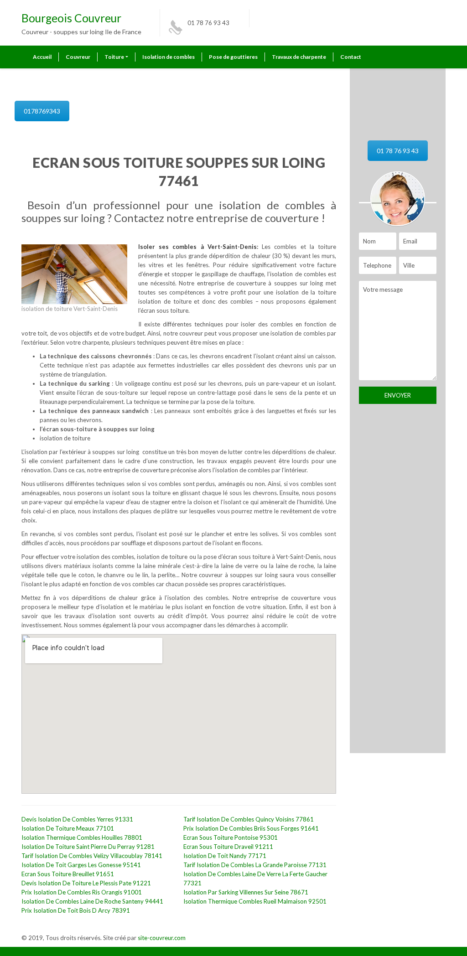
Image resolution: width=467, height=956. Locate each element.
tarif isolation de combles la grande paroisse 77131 (255, 864)
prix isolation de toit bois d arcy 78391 (75, 910)
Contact (350, 56)
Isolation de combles (168, 56)
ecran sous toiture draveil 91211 (228, 846)
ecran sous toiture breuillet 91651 (67, 874)
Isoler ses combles (169, 246)
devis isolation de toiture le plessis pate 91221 (86, 883)
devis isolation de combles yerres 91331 (77, 819)
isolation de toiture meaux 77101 (67, 828)
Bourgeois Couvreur (71, 18)
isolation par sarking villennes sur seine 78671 (245, 892)
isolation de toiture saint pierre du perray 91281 (88, 846)
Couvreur (78, 56)
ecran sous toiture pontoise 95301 (230, 837)
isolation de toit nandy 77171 (224, 855)
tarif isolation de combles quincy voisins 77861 (248, 819)
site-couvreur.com (162, 937)
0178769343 (42, 111)
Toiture (114, 56)
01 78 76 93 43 (208, 22)
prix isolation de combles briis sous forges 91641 (251, 828)
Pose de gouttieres (233, 56)
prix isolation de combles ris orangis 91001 (81, 892)
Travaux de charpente (299, 56)
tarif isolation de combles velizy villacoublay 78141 (91, 855)
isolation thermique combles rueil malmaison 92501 (255, 901)
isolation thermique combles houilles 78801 (81, 837)
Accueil (42, 56)
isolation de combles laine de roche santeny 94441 (92, 901)
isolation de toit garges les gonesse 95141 (81, 864)
